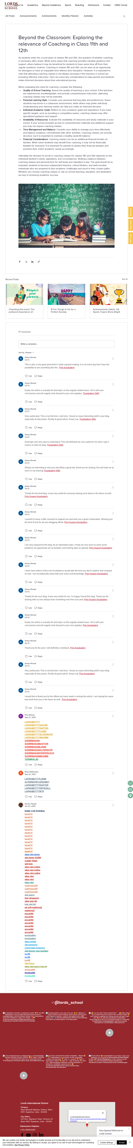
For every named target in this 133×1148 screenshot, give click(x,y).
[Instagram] (35, 1135)
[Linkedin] (41, 1135)
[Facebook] (22, 1135)
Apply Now (131, 225)
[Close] (129, 1142)
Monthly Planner (70, 16)
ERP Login (131, 238)
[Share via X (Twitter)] (26, 261)
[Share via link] (39, 261)
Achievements (49, 16)
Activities (88, 16)
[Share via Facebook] (19, 261)
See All (125, 279)
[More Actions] (113, 358)
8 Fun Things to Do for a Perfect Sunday (63, 310)
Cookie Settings (106, 1142)
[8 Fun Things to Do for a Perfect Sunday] (66, 294)
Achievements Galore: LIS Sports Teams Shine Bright (106, 310)
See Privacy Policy (21, 1144)
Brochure (131, 212)
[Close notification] (129, 1129)
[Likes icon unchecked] (26, 376)
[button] (32, 5)
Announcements (28, 16)
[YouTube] (28, 1135)
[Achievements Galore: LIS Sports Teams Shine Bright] (108, 294)
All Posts (10, 16)
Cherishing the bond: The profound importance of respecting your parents (21, 310)
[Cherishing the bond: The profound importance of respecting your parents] (24, 294)
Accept (122, 1142)
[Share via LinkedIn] (32, 261)
